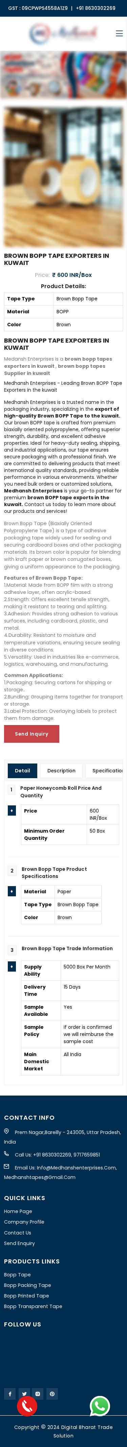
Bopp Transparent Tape (33, 1306)
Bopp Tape (17, 1274)
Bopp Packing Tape (27, 1285)
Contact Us (17, 1232)
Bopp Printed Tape (26, 1295)
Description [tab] (61, 770)
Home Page (18, 1211)
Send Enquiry (19, 1243)
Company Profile (24, 1221)
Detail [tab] (22, 770)
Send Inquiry (31, 733)
